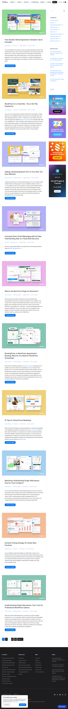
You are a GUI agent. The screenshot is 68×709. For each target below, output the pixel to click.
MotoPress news (14, 242)
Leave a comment (31, 45)
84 (16, 639)
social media (34, 430)
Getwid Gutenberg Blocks (55, 24)
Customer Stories (22, 660)
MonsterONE (36, 701)
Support (42, 2)
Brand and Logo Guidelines (25, 665)
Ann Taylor (7, 242)
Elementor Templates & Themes (9, 676)
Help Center (21, 658)
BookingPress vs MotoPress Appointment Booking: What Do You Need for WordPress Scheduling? (21, 355)
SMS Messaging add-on (16, 248)
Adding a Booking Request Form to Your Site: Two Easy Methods (56, 65)
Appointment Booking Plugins (8, 662)
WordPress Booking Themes (8, 665)
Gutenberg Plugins (6, 678)
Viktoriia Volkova (8, 45)
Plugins (12, 2)
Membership (35, 2)
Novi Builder (42, 701)
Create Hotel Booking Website (25, 669)
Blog (54, 2)
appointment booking (28, 366)
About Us (37, 660)
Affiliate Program (22, 662)
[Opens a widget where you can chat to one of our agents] (62, 706)
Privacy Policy (38, 667)
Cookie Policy (38, 669)
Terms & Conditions (39, 671)
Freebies (52, 22)
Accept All (22, 704)
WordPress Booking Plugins (8, 658)
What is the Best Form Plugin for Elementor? (22, 291)
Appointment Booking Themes (8, 669)
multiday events (22, 439)
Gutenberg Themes (6, 681)
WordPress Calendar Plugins (8, 671)
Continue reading (11, 66)
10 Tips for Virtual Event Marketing (18, 420)
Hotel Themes (5, 667)
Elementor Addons (6, 674)
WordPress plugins (25, 119)
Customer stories (54, 20)
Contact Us (37, 658)
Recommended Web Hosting (25, 667)
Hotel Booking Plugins (7, 660)
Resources (15, 45)
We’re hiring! (38, 662)
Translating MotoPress (23, 671)
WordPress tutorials (17, 177)
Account (60, 2)
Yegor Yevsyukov (8, 109)
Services (26, 2)
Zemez (32, 701)
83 (13, 639)
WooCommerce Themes (7, 683)
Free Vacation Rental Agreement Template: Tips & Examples (56, 53)
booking (13, 617)
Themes (19, 2)
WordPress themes (54, 38)
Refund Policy (38, 665)
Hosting (49, 2)
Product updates (54, 29)
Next (19, 639)
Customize (6, 704)
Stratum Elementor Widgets (56, 34)
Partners (20, 674)
